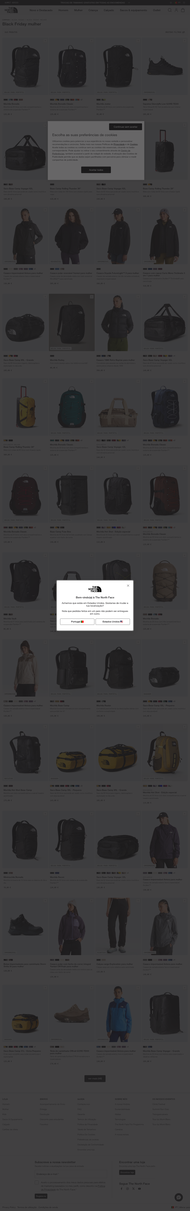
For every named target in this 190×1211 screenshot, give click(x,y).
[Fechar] (128, 585)
